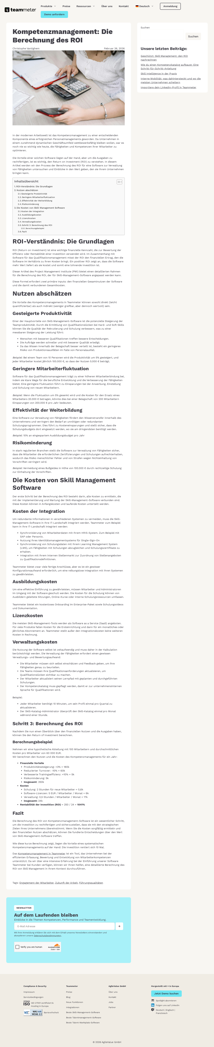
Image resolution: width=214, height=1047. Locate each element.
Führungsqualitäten (91, 882)
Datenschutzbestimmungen (47, 935)
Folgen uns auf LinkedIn (167, 1005)
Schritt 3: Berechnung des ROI (37, 225)
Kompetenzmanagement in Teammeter (41, 853)
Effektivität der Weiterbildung (37, 200)
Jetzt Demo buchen (166, 993)
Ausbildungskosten (31, 215)
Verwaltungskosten (31, 222)
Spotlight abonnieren (166, 1000)
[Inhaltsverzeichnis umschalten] (117, 182)
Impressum (29, 992)
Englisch (170, 1010)
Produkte (46, 6)
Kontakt (124, 6)
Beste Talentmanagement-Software (83, 1017)
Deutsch (160, 1010)
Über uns (106, 6)
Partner (112, 1007)
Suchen (145, 27)
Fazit (24, 231)
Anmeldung (170, 6)
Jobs (111, 1002)
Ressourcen (83, 6)
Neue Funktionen (74, 1002)
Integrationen (72, 1007)
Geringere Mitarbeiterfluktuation (38, 197)
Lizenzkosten (29, 218)
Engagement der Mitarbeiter (36, 882)
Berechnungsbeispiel (35, 228)
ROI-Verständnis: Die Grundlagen (34, 186)
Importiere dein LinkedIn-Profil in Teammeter (168, 87)
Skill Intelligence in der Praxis (159, 73)
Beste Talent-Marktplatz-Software (83, 1022)
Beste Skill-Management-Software (83, 1012)
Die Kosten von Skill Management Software (41, 208)
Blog (68, 997)
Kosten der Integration (32, 211)
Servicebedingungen (33, 997)
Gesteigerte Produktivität (34, 194)
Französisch (161, 1013)
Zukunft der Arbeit (66, 882)
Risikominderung (30, 204)
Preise (66, 6)
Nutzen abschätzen (27, 190)
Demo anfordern (54, 14)
